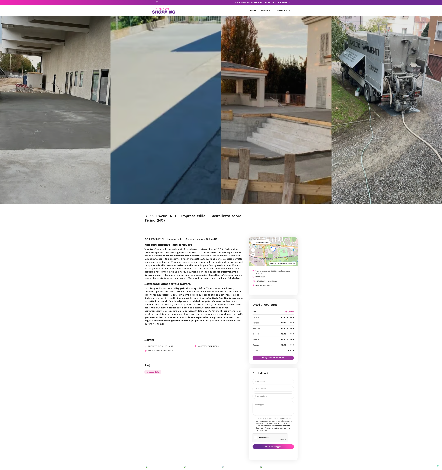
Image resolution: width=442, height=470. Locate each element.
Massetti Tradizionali (209, 346)
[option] (55, 110)
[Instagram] (157, 2)
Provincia (265, 10)
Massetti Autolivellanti (161, 346)
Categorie (282, 10)
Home (253, 10)
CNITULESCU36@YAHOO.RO (266, 281)
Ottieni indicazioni (262, 242)
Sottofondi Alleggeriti (160, 351)
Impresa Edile (153, 372)
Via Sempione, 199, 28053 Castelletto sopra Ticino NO (272, 272)
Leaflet (272, 263)
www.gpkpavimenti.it (263, 285)
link (265, 423)
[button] (253, 250)
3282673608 (260, 277)
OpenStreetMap (282, 263)
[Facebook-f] (153, 2)
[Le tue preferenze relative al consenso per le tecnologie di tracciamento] (438, 466)
